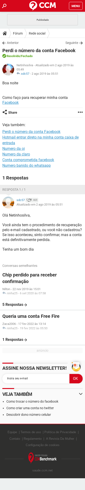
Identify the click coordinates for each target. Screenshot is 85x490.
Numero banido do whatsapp (26, 165)
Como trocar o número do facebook (32, 401)
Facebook (10, 102)
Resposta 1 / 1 (14, 189)
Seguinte (71, 43)
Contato (14, 438)
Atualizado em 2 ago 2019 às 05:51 (40, 204)
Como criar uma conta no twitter (30, 408)
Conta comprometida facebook (28, 160)
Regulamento (33, 438)
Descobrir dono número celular (28, 414)
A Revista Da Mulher (60, 438)
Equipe (12, 432)
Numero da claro (16, 154)
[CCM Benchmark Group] (42, 458)
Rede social (37, 33)
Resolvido (13, 56)
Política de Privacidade (60, 432)
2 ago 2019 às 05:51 (45, 73)
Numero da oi (13, 148)
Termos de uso (31, 432)
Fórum (18, 33)
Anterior (13, 43)
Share (12, 112)
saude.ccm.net (42, 470)
